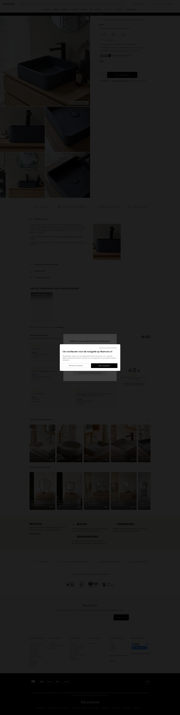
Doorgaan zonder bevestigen (108, 347)
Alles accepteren (104, 366)
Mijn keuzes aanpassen (76, 365)
